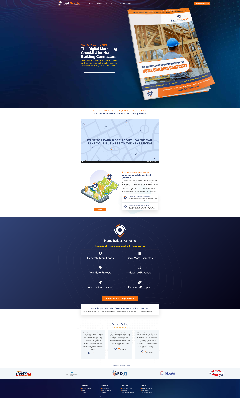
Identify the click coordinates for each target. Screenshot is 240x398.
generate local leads (127, 191)
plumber (144, 180)
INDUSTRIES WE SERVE (102, 3)
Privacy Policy (156, 396)
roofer (139, 180)
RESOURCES (113, 3)
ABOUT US (122, 3)
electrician (135, 180)
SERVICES (91, 3)
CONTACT (129, 3)
